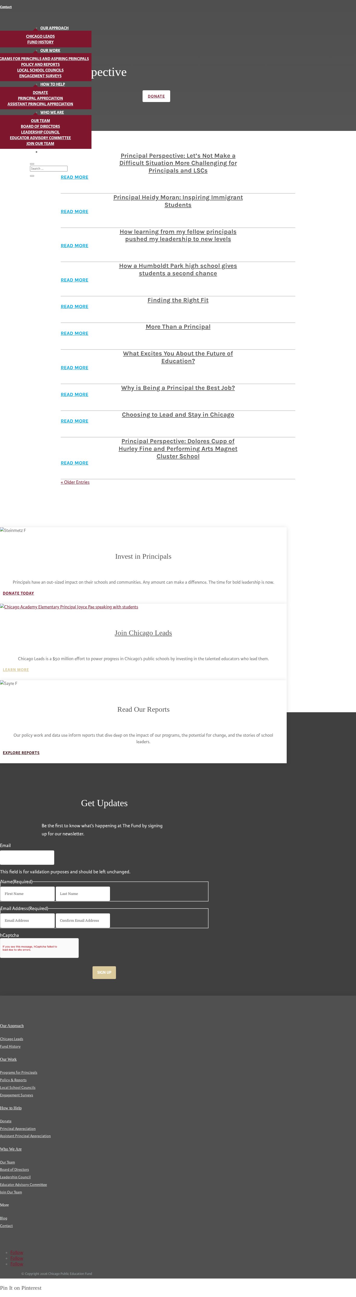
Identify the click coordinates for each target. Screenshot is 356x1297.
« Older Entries (75, 482)
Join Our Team (40, 143)
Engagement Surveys (40, 76)
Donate (40, 92)
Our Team (40, 120)
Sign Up (104, 972)
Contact (6, 7)
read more (74, 211)
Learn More (16, 669)
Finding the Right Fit (178, 300)
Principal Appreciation (40, 98)
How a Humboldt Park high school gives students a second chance (178, 269)
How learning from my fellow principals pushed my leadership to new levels (178, 235)
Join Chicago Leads (143, 633)
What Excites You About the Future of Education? (178, 357)
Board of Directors (40, 126)
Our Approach (54, 28)
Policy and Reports (40, 64)
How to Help (52, 84)
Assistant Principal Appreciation (40, 104)
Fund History (40, 42)
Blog (45, 152)
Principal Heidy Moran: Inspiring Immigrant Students (178, 201)
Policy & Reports (13, 1080)
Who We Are (52, 112)
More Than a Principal (178, 326)
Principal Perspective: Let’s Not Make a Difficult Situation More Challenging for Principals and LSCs (178, 163)
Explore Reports (21, 753)
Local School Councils (40, 70)
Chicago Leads (40, 36)
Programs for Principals (18, 1072)
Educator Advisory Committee (40, 138)
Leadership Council (40, 132)
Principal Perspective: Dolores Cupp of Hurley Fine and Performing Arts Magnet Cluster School (178, 448)
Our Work (50, 50)
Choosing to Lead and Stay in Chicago (178, 414)
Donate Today (18, 593)
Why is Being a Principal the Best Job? (178, 387)
